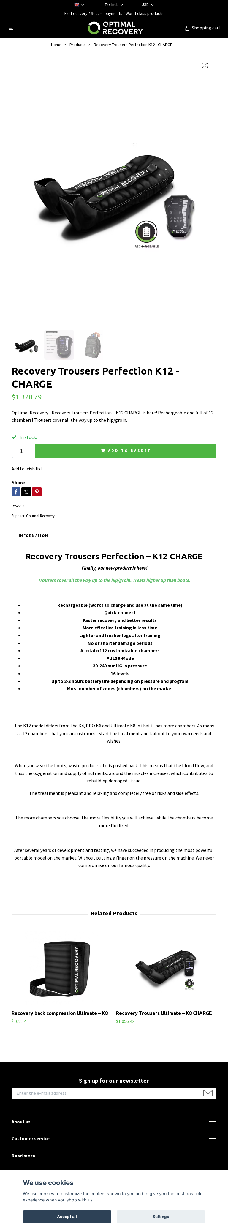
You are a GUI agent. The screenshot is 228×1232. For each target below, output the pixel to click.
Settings (161, 1216)
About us (21, 1121)
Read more (23, 1156)
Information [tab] (33, 535)
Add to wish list (27, 469)
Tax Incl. (112, 4)
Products (77, 44)
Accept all (67, 1216)
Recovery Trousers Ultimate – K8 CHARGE (164, 1013)
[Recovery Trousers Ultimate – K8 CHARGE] (166, 968)
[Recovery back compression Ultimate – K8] (62, 968)
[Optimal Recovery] (115, 28)
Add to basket (129, 450)
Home (56, 44)
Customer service (31, 1138)
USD (146, 4)
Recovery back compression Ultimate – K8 (60, 1013)
